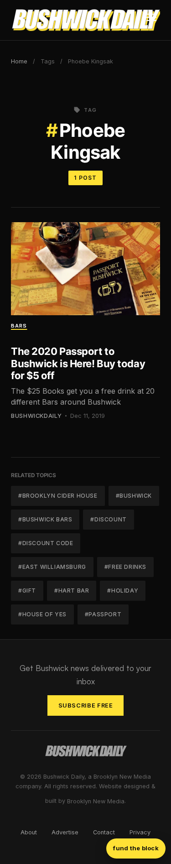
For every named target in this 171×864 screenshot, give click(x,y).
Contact (104, 832)
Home (19, 61)
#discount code (45, 543)
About (29, 832)
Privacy (140, 832)
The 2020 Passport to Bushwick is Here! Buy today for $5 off (78, 363)
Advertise (65, 832)
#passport (103, 614)
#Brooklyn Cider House (58, 495)
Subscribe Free (85, 705)
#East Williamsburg (52, 566)
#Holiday (122, 590)
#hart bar (71, 590)
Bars (19, 326)
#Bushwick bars (45, 519)
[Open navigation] (151, 20)
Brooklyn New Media (95, 801)
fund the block (136, 848)
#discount (108, 519)
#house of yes (42, 614)
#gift (27, 590)
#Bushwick (134, 495)
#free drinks (125, 566)
